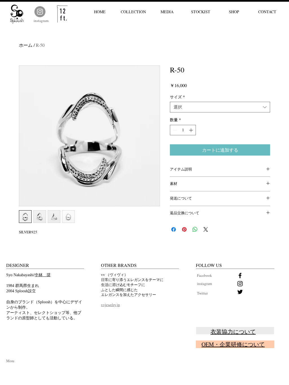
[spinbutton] (183, 130)
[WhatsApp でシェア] (195, 229)
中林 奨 (43, 275)
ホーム (25, 45)
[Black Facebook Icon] (240, 275)
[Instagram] (39, 11)
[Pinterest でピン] (184, 229)
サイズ (177, 96)
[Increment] (191, 130)
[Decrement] (174, 130)
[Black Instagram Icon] (240, 283)
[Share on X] (205, 229)
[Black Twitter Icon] (240, 291)
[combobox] (220, 107)
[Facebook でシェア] (173, 229)
